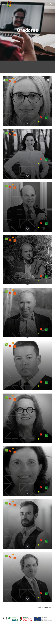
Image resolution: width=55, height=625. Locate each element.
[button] (3, 4)
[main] (27, 30)
